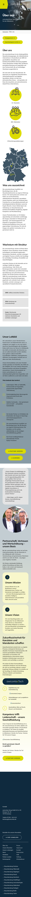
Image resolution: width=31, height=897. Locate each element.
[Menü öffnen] (4, 4)
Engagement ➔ (10, 38)
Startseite (5, 32)
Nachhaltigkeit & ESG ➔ (12, 42)
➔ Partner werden (15, 451)
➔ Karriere (15, 458)
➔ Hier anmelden (12, 837)
